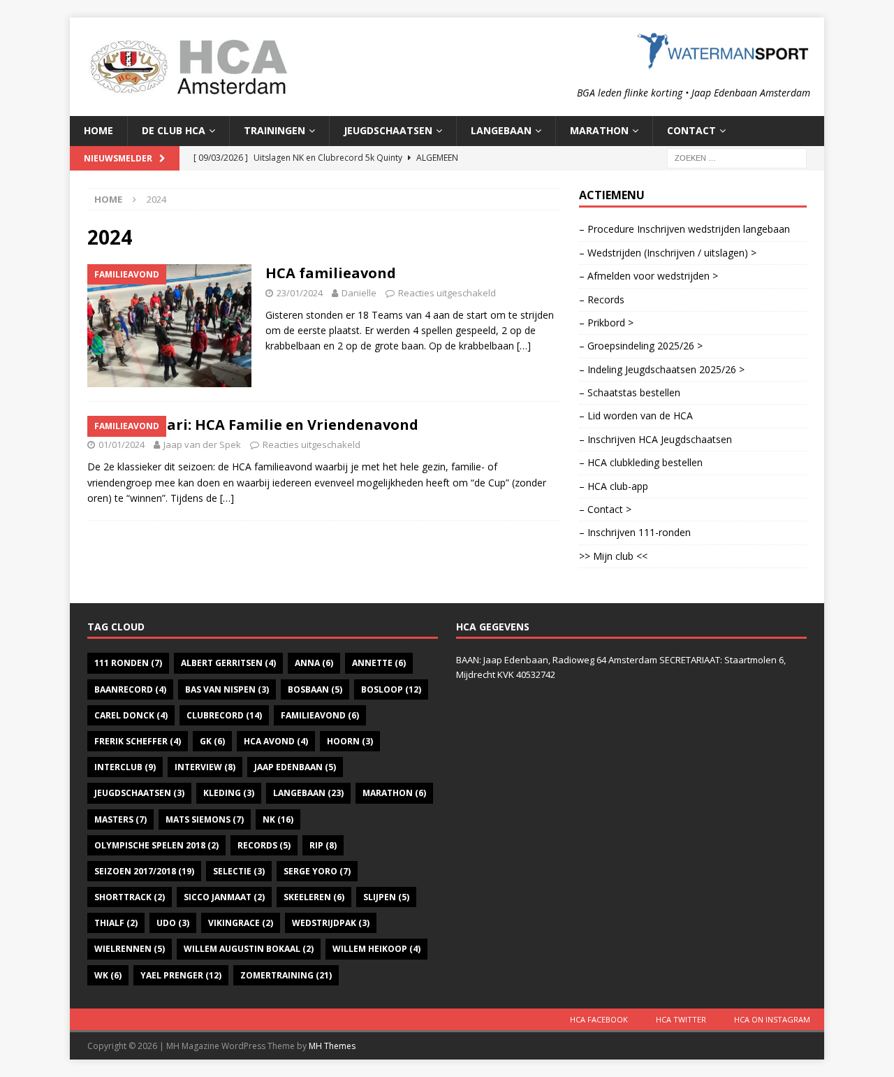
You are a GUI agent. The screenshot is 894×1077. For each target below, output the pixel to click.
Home (98, 130)
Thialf (116, 923)
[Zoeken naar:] (737, 157)
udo (172, 923)
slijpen (386, 897)
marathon (394, 793)
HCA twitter (681, 1019)
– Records (601, 299)
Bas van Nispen (227, 689)
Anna (314, 663)
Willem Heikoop (376, 949)
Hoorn (350, 741)
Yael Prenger (180, 975)
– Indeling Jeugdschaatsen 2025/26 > (662, 369)
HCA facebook (599, 1019)
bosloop (391, 689)
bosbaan (315, 689)
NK (278, 819)
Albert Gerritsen (228, 663)
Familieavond (320, 715)
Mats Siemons (205, 819)
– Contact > (605, 509)
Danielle (359, 293)
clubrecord (224, 715)
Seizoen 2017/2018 (144, 871)
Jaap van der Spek (202, 444)
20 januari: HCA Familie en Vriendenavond (266, 424)
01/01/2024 (121, 444)
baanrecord (130, 689)
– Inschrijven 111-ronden (635, 532)
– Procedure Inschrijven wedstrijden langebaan (684, 229)
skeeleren (314, 897)
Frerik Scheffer (137, 741)
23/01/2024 (300, 293)
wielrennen (129, 949)
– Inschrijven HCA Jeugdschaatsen (655, 439)
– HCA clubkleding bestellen (641, 462)
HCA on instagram (772, 1019)
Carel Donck (131, 715)
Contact (691, 130)
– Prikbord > (606, 322)
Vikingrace (240, 923)
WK (108, 975)
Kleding (228, 793)
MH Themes (332, 1046)
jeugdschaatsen (139, 793)
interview (205, 767)
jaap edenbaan (295, 767)
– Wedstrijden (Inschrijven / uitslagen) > (667, 252)
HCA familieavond (330, 272)
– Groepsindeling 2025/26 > (641, 345)
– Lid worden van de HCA (636, 415)
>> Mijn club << (613, 556)
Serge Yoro (317, 871)
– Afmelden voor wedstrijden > (648, 275)
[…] (524, 345)
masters (120, 819)
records (264, 845)
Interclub (125, 767)
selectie (239, 871)
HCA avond (276, 741)
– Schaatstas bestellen (629, 392)
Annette (379, 663)
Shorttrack (129, 897)
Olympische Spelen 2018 (156, 845)
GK (212, 741)
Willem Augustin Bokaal (249, 949)
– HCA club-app (613, 486)
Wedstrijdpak (330, 923)
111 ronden (128, 663)
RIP (323, 845)
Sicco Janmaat (224, 897)
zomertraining (286, 975)
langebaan (308, 793)
